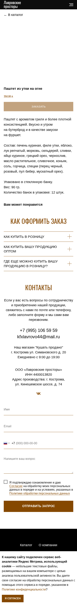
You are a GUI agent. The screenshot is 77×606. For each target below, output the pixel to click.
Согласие (16, 486)
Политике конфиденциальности (24, 589)
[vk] (38, 393)
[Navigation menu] (71, 4)
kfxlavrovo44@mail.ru (38, 336)
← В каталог (13, 15)
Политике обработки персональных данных (39, 493)
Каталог (26, 545)
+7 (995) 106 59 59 (38, 330)
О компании (48, 545)
